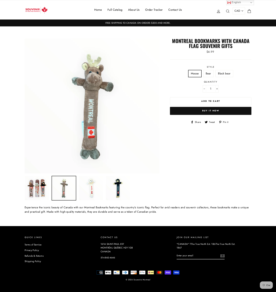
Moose (195, 73)
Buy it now (210, 110)
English (236, 2)
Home (98, 10)
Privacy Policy (32, 250)
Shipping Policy (33, 261)
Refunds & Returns (34, 255)
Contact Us (175, 10)
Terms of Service (33, 244)
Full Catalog (115, 10)
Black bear (224, 73)
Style (211, 66)
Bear (208, 73)
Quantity (211, 81)
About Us (133, 10)
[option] (138, 23)
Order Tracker (154, 10)
